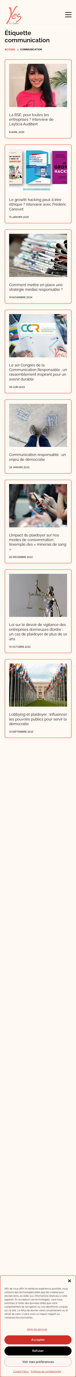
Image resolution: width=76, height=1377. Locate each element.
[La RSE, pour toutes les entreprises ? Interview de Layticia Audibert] (38, 85)
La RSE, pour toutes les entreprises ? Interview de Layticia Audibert (31, 119)
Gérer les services (37, 1329)
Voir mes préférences (38, 1362)
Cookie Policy (21, 1371)
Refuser (38, 1351)
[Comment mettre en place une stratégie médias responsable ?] (38, 255)
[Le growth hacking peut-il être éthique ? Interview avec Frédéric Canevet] (38, 170)
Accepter (38, 1340)
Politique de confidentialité (46, 1371)
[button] (69, 1281)
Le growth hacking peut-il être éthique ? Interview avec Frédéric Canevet (37, 204)
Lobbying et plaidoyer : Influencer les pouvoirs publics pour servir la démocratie (38, 719)
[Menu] (68, 14)
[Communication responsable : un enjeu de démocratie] (38, 425)
